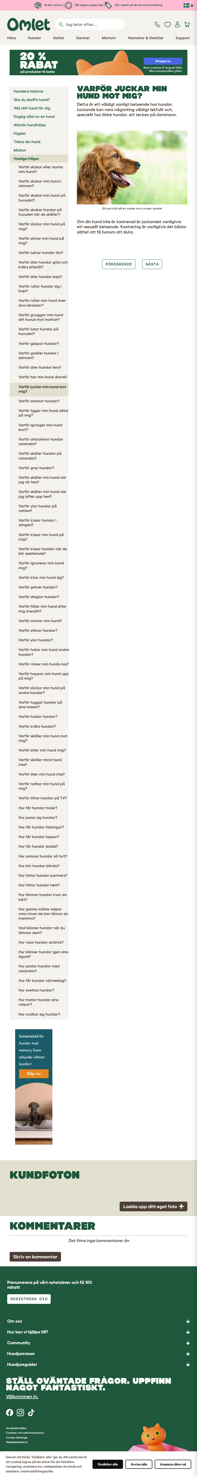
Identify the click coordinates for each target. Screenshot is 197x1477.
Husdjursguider (22, 1364)
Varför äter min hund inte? (41, 774)
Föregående (118, 264)
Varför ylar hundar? (35, 640)
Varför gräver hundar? (38, 587)
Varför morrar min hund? (40, 621)
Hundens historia (28, 91)
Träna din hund (27, 141)
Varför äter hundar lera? (39, 367)
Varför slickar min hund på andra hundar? (41, 690)
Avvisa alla (139, 1464)
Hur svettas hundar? (36, 990)
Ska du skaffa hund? (32, 99)
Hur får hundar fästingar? (41, 827)
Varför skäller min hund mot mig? (42, 738)
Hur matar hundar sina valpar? (38, 1001)
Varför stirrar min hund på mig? (41, 240)
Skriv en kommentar (35, 1256)
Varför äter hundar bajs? (40, 276)
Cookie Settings (16, 1437)
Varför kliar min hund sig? (41, 577)
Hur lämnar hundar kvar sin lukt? (42, 896)
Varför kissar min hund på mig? (41, 536)
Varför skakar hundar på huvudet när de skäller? (40, 212)
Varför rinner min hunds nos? (43, 664)
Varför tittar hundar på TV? (42, 798)
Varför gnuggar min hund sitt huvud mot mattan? (40, 317)
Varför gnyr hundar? (36, 468)
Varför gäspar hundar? (38, 343)
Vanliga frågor (26, 158)
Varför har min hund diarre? (42, 377)
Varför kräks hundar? (37, 726)
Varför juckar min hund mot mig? (42, 389)
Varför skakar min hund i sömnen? (40, 183)
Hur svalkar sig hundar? (39, 1014)
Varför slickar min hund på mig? (41, 226)
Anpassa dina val (173, 1464)
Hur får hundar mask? (37, 808)
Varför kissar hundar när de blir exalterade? (42, 551)
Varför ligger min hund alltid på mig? (43, 412)
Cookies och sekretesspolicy (25, 1432)
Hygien (20, 133)
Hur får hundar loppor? (38, 836)
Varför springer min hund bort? (40, 427)
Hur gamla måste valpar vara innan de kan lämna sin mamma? (43, 913)
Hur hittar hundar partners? (42, 875)
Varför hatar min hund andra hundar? (43, 651)
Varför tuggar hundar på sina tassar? (40, 704)
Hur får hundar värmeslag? (42, 980)
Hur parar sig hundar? (37, 817)
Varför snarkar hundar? (39, 401)
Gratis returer (53, 4)
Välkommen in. (22, 1396)
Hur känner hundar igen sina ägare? (43, 954)
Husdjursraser (21, 1353)
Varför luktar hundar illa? (40, 252)
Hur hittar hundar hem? (39, 885)
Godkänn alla (108, 1464)
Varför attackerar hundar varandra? (40, 441)
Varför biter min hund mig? (42, 750)
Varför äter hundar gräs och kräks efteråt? (43, 264)
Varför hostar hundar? (37, 716)
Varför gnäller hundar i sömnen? (38, 355)
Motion (20, 150)
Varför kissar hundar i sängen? (37, 522)
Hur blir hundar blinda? (38, 866)
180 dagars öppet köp (88, 4)
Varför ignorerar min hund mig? (41, 565)
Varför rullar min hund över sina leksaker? (42, 302)
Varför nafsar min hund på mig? (41, 786)
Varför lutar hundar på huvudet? (38, 331)
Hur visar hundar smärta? (40, 942)
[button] (98, 1364)
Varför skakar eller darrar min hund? (40, 169)
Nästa (152, 264)
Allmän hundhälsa (30, 125)
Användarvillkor (16, 1428)
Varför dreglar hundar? (38, 596)
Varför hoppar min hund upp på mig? (43, 675)
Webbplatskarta (16, 1442)
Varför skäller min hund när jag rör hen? (42, 479)
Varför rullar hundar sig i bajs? (40, 288)
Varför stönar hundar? (37, 630)
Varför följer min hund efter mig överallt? (42, 608)
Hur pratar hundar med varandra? (39, 968)
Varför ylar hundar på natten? (37, 508)
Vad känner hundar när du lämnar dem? (41, 930)
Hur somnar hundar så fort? (42, 856)
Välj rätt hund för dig (32, 108)
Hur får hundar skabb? (38, 846)
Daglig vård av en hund (34, 116)
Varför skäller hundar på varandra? (40, 455)
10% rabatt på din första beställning (138, 4)
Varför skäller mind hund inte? (40, 761)
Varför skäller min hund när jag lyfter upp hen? (42, 493)
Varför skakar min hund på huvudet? (41, 197)
